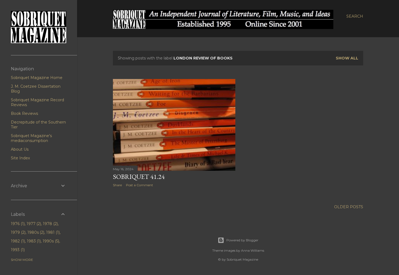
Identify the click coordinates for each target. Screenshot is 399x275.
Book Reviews (24, 113)
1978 (50, 223)
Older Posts (348, 206)
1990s (50, 241)
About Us (19, 149)
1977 (33, 223)
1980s (35, 232)
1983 (33, 241)
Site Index (20, 158)
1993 (17, 249)
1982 (17, 241)
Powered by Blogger (242, 240)
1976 (17, 223)
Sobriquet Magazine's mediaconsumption (31, 138)
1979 (17, 232)
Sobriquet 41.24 (139, 176)
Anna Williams (252, 250)
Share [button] (117, 185)
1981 (52, 232)
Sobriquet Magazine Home (36, 77)
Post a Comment (139, 185)
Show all (347, 58)
